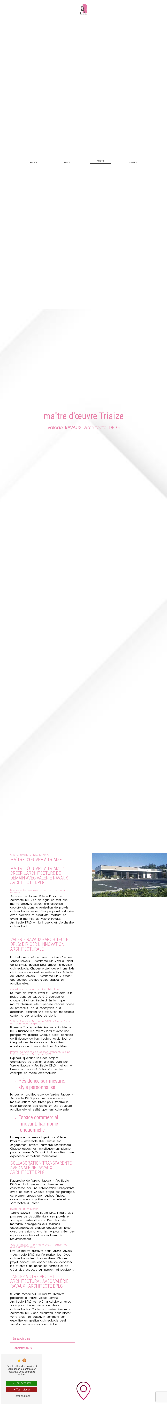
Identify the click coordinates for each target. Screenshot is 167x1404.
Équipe (67, 162)
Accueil (33, 162)
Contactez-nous (22, 1348)
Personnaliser (22, 1396)
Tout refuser (23, 1389)
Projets (100, 161)
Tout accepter (23, 1383)
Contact (133, 162)
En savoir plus (21, 1338)
